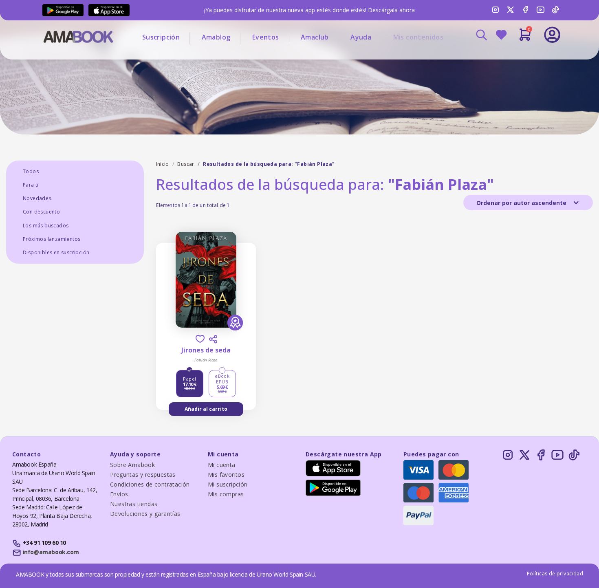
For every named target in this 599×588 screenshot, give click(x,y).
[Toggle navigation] (518, 57)
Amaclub (315, 37)
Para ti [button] (31, 184)
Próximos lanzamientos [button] (51, 239)
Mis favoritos (226, 474)
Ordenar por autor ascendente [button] (522, 203)
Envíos (119, 494)
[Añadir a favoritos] (200, 339)
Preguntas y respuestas (143, 474)
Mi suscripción (228, 484)
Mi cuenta (222, 465)
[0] (525, 37)
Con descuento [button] (41, 211)
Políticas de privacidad (555, 573)
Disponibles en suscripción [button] (56, 252)
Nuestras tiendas (133, 504)
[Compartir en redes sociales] (213, 339)
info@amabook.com (51, 552)
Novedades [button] (37, 198)
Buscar (185, 164)
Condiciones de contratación (150, 484)
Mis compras (226, 494)
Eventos (265, 37)
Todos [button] (31, 171)
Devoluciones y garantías (145, 514)
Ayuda (360, 37)
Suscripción (161, 37)
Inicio (162, 164)
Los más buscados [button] (45, 225)
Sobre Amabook (132, 465)
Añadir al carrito (206, 408)
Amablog (216, 37)
